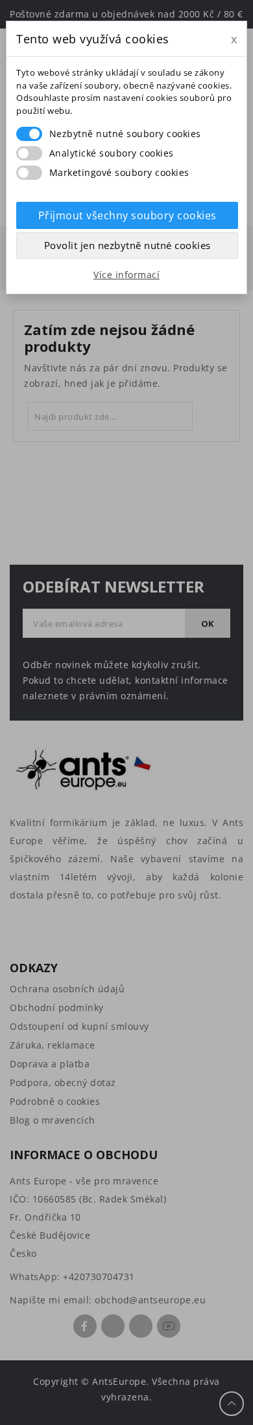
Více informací (126, 274)
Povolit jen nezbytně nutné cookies (127, 245)
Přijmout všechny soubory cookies (127, 215)
